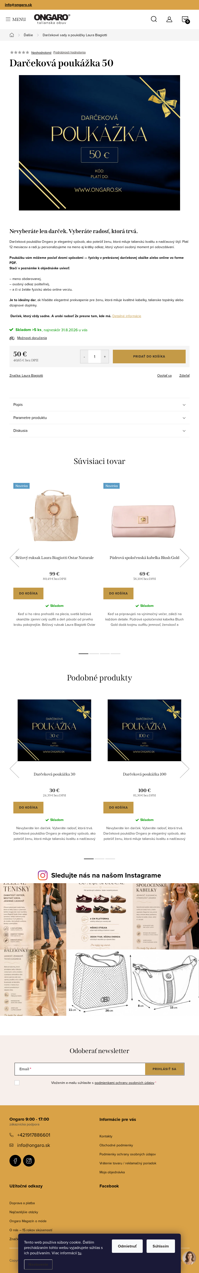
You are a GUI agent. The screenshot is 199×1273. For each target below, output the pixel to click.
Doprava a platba (22, 1203)
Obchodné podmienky (116, 1145)
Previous (14, 558)
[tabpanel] (54, 563)
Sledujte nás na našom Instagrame (106, 875)
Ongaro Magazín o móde (28, 1221)
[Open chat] (189, 1261)
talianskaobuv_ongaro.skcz (29, 1161)
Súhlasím (161, 1246)
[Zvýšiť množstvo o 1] (105, 356)
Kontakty (106, 1136)
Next (184, 558)
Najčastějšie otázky (23, 1212)
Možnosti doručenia (32, 337)
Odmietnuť (127, 1246)
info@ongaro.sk (18, 5)
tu (79, 1253)
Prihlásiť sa (164, 1069)
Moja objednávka (112, 1172)
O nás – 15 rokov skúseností (30, 1230)
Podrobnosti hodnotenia (69, 52)
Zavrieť (43, 374)
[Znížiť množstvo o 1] (84, 356)
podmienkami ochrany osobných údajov (124, 1082)
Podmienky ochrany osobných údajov (128, 1154)
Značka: (26, 375)
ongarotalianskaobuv (15, 1161)
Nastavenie (38, 1264)
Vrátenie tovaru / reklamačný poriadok (128, 1163)
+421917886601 (33, 1134)
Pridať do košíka (149, 356)
